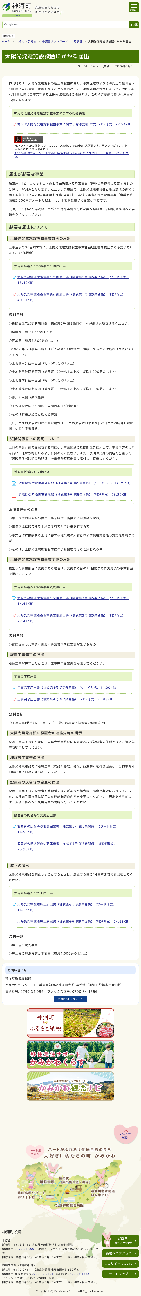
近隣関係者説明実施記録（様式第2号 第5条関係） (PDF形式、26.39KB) (72, 494)
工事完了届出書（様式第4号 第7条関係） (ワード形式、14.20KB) (67, 687)
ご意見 (122, 1240)
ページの (126, 1136)
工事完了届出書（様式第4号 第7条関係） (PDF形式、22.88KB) (65, 699)
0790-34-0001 (25, 1248)
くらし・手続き (26, 41)
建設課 (78, 41)
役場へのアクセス (119, 1253)
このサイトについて (118, 1263)
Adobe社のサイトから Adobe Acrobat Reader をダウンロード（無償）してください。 (71, 155)
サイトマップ (119, 1273)
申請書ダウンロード (55, 41)
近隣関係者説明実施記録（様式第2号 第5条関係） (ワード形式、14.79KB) (74, 483)
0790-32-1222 (78, 1273)
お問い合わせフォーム (70, 999)
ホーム (6, 41)
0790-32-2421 (42, 1273)
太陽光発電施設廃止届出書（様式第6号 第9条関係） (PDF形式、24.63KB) (73, 921)
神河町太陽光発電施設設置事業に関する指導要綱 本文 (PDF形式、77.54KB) (74, 124)
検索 (135, 24)
